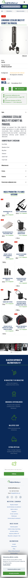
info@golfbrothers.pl (15, 493)
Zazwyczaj (17, 73)
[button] (3, 40)
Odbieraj (14, 473)
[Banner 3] (12, 352)
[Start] (2, 11)
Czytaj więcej (6, 564)
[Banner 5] (15, 352)
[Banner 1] (10, 352)
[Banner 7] (17, 352)
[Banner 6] (16, 352)
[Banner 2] (11, 352)
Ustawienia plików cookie (14, 569)
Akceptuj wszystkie (14, 573)
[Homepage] (10, 2)
